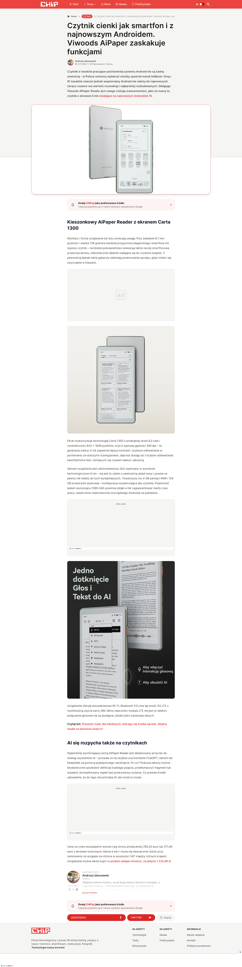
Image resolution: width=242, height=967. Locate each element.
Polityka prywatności (199, 945)
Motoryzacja (139, 945)
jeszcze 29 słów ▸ (89, 893)
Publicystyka (143, 4)
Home (74, 16)
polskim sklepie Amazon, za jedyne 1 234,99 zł (140, 861)
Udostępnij (78, 917)
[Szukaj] (208, 4)
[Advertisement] (121, 526)
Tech (75, 4)
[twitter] (69, 889)
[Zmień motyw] (200, 4)
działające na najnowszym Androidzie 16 (125, 96)
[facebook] (73, 889)
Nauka (123, 4)
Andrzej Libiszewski (85, 61)
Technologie (139, 934)
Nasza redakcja (196, 934)
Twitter (136, 917)
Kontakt (191, 940)
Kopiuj (167, 917)
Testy (90, 4)
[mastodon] (77, 889)
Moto (107, 4)
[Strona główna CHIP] (49, 4)
